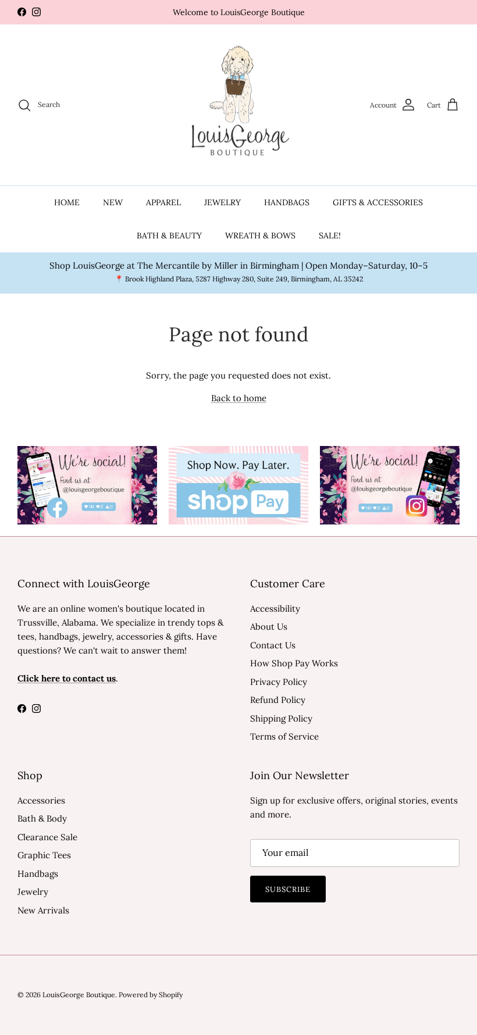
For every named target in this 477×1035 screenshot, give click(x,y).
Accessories (41, 800)
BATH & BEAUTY (169, 235)
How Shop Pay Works (294, 663)
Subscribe (288, 889)
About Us (268, 626)
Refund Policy (277, 699)
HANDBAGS (286, 202)
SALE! (330, 235)
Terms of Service (284, 736)
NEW (113, 202)
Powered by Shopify (151, 994)
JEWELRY (222, 202)
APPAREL (163, 202)
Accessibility (275, 608)
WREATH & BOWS (260, 235)
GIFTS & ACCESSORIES (378, 202)
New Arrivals (43, 910)
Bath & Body (42, 818)
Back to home (238, 398)
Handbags (37, 873)
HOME (67, 202)
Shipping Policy (281, 718)
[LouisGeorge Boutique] (238, 105)
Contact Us (273, 645)
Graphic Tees (44, 855)
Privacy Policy (278, 681)
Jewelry (32, 891)
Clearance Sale (47, 837)
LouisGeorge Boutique (78, 994)
